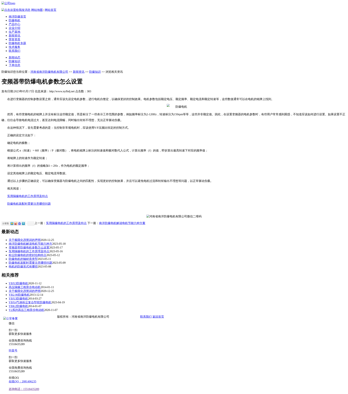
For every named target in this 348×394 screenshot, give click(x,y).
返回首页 (158, 316)
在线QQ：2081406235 (22, 381)
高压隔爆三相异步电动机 (25, 287)
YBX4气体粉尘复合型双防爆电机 (30, 302)
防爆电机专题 (17, 43)
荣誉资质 (14, 39)
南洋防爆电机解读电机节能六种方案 (122, 223)
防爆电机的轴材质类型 (23, 258)
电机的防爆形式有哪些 (23, 266)
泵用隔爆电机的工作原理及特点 (27, 196)
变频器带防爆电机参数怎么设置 (29, 247)
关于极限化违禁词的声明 (25, 239)
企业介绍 (14, 28)
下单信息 (14, 65)
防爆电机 (14, 20)
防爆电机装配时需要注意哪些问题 (29, 203)
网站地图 (37, 9)
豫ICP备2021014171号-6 (124, 316)
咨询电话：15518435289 (24, 389)
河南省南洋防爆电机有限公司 (49, 71)
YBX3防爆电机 (18, 283)
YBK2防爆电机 (18, 306)
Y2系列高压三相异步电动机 (26, 309)
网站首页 (50, 9)
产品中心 (14, 24)
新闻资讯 (14, 35)
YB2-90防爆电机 (19, 294)
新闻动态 (14, 57)
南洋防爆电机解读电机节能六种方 (30, 243)
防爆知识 (14, 61)
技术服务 (14, 47)
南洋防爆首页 (17, 16)
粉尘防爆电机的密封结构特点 (27, 255)
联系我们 (14, 50)
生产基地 (14, 31)
